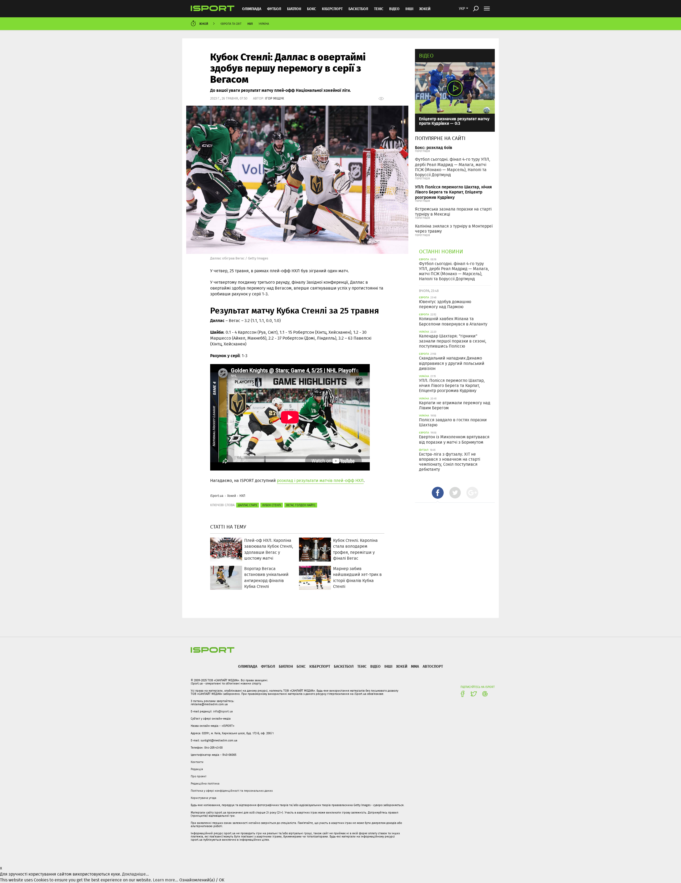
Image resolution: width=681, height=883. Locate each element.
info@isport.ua (223, 711)
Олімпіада (251, 8)
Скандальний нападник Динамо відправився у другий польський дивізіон (451, 363)
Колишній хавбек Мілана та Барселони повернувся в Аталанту (453, 321)
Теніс (378, 8)
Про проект (198, 776)
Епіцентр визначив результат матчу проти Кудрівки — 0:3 (454, 121)
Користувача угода (203, 798)
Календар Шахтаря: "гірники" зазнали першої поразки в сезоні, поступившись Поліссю (452, 341)
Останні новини (441, 251)
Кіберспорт (332, 8)
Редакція (197, 769)
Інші (409, 8)
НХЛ (250, 23)
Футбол (274, 8)
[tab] (438, 493)
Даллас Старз (247, 505)
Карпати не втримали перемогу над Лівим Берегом (454, 405)
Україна (264, 24)
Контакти (197, 762)
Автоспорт (433, 666)
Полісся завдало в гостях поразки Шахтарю (453, 422)
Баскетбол (358, 8)
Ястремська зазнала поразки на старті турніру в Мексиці (453, 211)
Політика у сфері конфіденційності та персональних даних (232, 791)
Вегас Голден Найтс (300, 505)
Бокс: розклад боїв (433, 147)
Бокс (311, 8)
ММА (415, 666)
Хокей (424, 8)
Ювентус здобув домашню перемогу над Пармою (445, 304)
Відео (426, 55)
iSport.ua (216, 495)
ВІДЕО (394, 8)
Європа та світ (231, 24)
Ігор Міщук (274, 98)
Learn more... (165, 880)
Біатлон (294, 8)
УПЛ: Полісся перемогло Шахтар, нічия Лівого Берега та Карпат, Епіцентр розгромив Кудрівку (453, 191)
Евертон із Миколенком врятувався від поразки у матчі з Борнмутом (454, 439)
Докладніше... (135, 874)
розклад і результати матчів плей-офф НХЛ (320, 480)
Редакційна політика (205, 783)
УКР (462, 8)
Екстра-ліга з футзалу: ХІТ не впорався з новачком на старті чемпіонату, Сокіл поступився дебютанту (449, 462)
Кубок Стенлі (271, 505)
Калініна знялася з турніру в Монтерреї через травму (454, 228)
